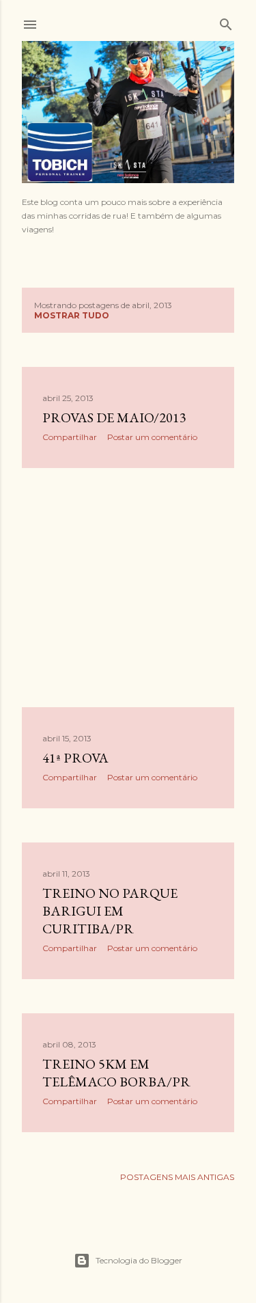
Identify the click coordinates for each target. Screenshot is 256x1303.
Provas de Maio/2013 (114, 417)
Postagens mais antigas (177, 1177)
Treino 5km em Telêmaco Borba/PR (116, 1073)
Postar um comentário (152, 437)
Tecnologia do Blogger (139, 1260)
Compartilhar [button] (69, 437)
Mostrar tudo (71, 315)
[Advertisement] (128, 587)
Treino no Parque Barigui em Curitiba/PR (109, 910)
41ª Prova (75, 758)
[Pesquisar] (226, 21)
